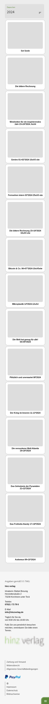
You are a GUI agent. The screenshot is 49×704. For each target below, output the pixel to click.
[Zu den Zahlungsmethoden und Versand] (12, 678)
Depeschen (11, 7)
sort (40, 12)
